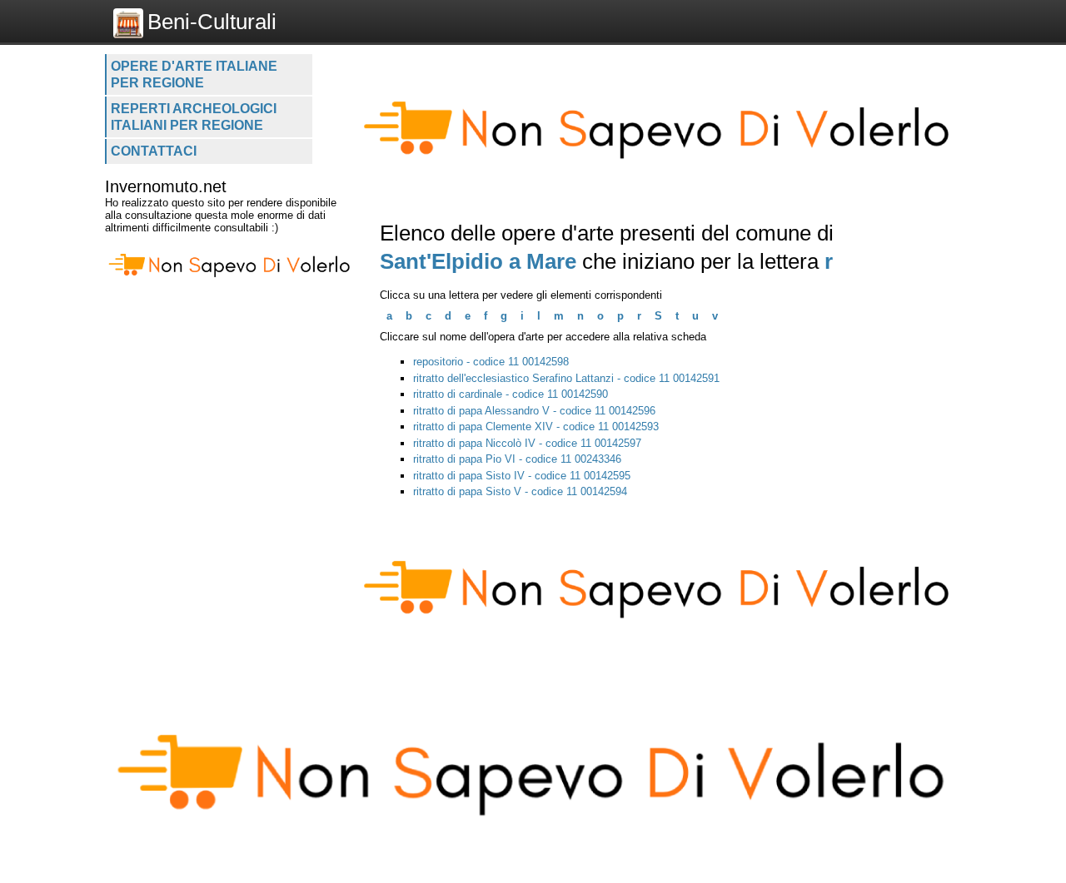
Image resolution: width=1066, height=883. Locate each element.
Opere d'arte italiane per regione (194, 74)
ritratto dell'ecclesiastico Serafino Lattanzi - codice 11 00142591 (566, 378)
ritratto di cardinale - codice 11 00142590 (510, 394)
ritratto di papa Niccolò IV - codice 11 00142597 (527, 443)
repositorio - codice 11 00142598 (491, 361)
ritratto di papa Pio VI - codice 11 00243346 (517, 459)
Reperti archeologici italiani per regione (193, 117)
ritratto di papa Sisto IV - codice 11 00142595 (521, 475)
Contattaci (154, 151)
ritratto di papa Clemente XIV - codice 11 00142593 (536, 426)
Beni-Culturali (211, 21)
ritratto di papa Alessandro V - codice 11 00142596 (534, 410)
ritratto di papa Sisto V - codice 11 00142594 (520, 491)
